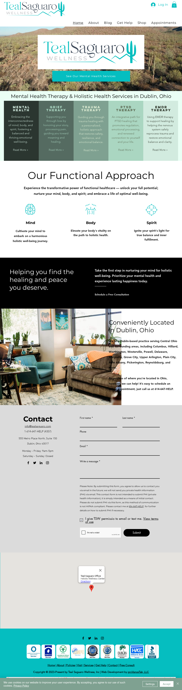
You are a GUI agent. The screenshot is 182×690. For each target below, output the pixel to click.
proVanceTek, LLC (138, 672)
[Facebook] (28, 463)
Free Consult (127, 665)
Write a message (89, 461)
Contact (113, 665)
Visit (79, 665)
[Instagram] (47, 463)
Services (88, 665)
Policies (70, 665)
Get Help (100, 665)
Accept (166, 684)
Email (83, 446)
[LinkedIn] (41, 463)
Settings (150, 684)
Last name (127, 418)
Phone (83, 431)
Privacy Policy (21, 685)
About (60, 665)
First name (85, 418)
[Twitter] (35, 463)
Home (51, 665)
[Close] (178, 684)
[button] (174, 4)
